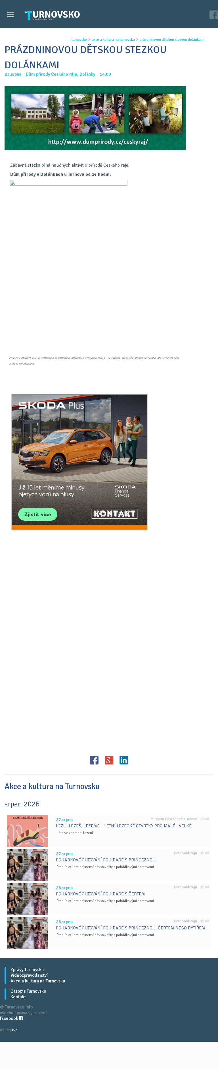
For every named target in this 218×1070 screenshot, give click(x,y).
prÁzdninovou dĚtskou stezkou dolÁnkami (172, 39)
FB (94, 760)
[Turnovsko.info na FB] (213, 15)
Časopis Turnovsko (28, 991)
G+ (109, 760)
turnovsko (79, 39)
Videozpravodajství (29, 975)
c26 (15, 1030)
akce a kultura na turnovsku (113, 39)
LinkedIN (124, 760)
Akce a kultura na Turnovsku (38, 981)
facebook (9, 1018)
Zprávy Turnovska (27, 969)
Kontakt (18, 997)
